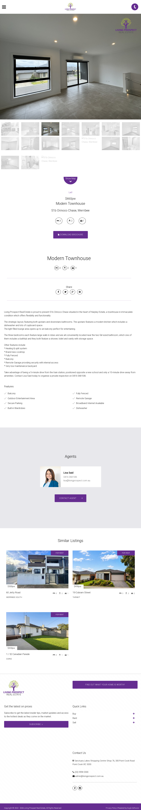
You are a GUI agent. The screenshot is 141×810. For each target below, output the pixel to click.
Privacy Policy (111, 808)
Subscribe (35, 724)
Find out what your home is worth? (105, 685)
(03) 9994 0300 (81, 772)
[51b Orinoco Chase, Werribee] (70, 66)
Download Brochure (71, 234)
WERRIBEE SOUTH (14, 597)
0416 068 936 (70, 477)
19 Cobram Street (82, 592)
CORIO (9, 659)
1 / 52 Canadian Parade (18, 654)
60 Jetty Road (13, 592)
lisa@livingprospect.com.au (76, 480)
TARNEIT (76, 597)
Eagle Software (133, 808)
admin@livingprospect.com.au (89, 776)
